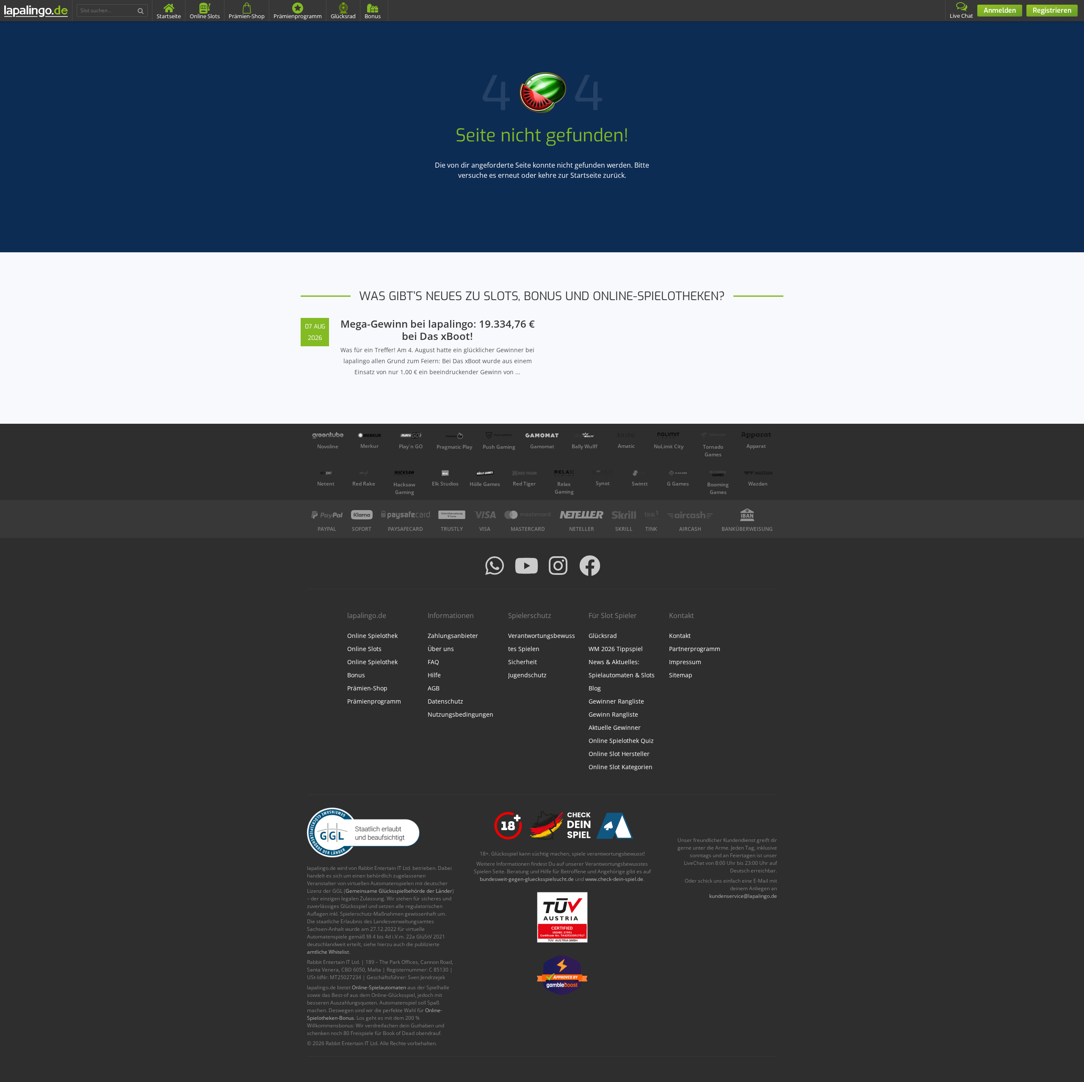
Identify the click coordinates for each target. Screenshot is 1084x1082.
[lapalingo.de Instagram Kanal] (558, 565)
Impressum (685, 662)
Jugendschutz (527, 675)
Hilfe (434, 675)
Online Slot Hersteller (619, 754)
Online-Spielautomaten (379, 987)
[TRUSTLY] (451, 514)
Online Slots (364, 649)
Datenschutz (445, 701)
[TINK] (651, 514)
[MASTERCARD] (527, 514)
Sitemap (680, 675)
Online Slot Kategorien (621, 767)
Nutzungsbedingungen (460, 714)
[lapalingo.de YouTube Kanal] (526, 565)
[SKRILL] (624, 514)
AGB (434, 688)
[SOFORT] (362, 514)
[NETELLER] (581, 514)
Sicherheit (522, 662)
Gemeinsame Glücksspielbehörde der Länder (399, 890)
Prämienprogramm (374, 701)
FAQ (433, 662)
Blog (595, 688)
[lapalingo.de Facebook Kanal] (589, 565)
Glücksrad (603, 636)
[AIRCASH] (690, 514)
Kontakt (680, 636)
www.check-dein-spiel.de (614, 879)
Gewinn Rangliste (613, 714)
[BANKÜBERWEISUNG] (747, 514)
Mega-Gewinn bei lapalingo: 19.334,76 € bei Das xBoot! (437, 330)
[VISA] (485, 514)
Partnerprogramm (694, 649)
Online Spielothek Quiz (621, 741)
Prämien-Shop (367, 688)
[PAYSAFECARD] (405, 514)
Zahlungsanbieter (453, 636)
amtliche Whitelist (328, 951)
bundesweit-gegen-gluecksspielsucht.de (527, 879)
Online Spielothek (372, 636)
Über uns (441, 649)
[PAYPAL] (327, 514)
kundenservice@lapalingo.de (743, 896)
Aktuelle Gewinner (615, 727)
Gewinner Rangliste (616, 701)
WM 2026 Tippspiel (616, 649)
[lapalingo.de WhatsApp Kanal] (494, 565)
